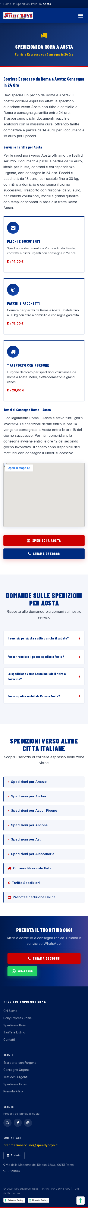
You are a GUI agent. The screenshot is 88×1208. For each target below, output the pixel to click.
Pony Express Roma (17, 1018)
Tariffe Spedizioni (26, 883)
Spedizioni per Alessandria (32, 854)
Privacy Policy (15, 1200)
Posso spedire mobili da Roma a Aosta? (33, 696)
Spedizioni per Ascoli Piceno (34, 811)
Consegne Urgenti (16, 1069)
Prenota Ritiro (13, 1091)
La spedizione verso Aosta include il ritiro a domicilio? (36, 676)
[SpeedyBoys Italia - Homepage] (18, 15)
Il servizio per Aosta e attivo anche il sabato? (38, 638)
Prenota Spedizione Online (34, 897)
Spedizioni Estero (15, 1084)
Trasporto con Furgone (20, 1062)
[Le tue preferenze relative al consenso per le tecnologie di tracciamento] (80, 1200)
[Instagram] (28, 1123)
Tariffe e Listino (14, 1032)
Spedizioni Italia (26, 4)
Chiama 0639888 (46, 554)
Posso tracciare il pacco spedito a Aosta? (35, 656)
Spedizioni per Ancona (29, 825)
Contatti (9, 1039)
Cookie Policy (40, 1200)
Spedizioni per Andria (28, 796)
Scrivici (16, 1155)
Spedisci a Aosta (46, 540)
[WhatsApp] (7, 1123)
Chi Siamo (10, 1011)
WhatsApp (25, 971)
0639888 (13, 1171)
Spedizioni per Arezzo (29, 782)
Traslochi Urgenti (15, 1077)
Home (7, 4)
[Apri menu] (81, 15)
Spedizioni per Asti (26, 839)
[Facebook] (18, 1123)
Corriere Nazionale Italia (32, 868)
